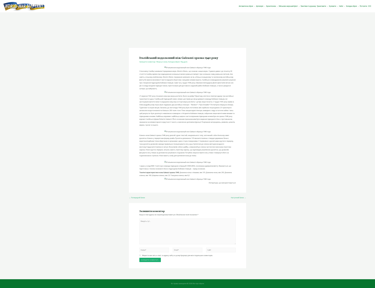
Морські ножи (162, 62)
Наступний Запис (238, 198)
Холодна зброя (173, 62)
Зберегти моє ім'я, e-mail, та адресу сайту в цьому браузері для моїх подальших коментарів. (177, 255)
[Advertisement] (187, 27)
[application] (254, 6)
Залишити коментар (147, 62)
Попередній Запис (137, 198)
